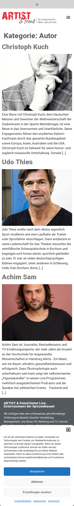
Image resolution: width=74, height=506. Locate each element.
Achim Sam (19, 277)
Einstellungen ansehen (37, 492)
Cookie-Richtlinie (22, 501)
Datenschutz (39, 501)
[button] (68, 430)
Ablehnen (37, 482)
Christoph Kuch (25, 47)
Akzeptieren (37, 471)
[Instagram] (37, 4)
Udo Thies (17, 162)
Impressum (54, 501)
